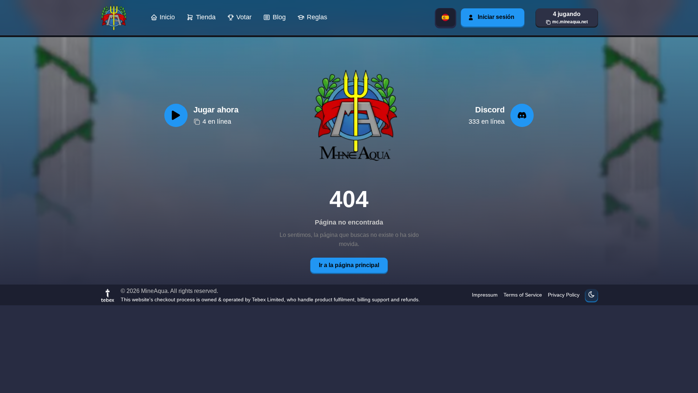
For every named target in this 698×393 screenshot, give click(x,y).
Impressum (485, 295)
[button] (567, 17)
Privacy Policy (563, 295)
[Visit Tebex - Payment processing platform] (107, 295)
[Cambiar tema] (591, 295)
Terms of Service (523, 295)
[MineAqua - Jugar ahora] (353, 115)
